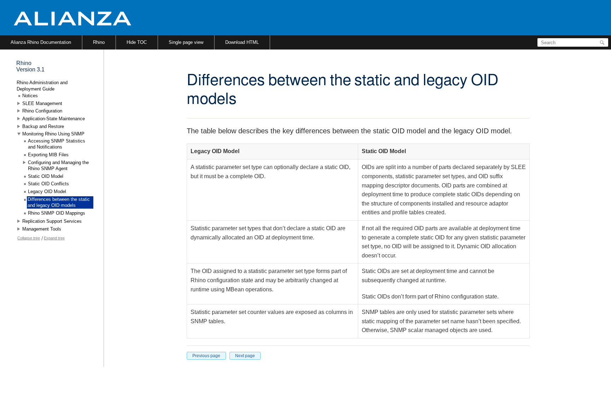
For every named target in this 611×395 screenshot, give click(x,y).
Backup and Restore (43, 126)
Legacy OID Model (47, 191)
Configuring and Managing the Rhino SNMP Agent (58, 166)
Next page (245, 355)
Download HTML (242, 42)
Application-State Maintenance (53, 118)
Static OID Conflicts (48, 183)
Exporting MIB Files (48, 154)
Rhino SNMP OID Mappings (56, 213)
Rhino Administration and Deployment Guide (42, 86)
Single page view (186, 42)
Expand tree (54, 238)
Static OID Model (45, 176)
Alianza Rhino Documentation (41, 42)
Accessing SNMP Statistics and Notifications (56, 144)
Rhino (99, 42)
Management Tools (41, 229)
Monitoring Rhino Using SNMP (53, 133)
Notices (30, 95)
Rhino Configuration (42, 111)
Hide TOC (137, 42)
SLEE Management (42, 103)
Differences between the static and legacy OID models (59, 202)
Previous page (206, 355)
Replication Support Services (52, 221)
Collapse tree (28, 238)
